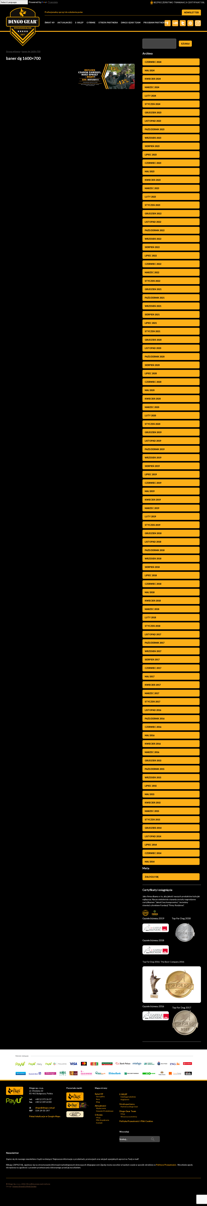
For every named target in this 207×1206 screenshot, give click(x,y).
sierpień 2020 (152, 365)
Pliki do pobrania (102, 1120)
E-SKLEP (79, 22)
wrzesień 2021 (153, 306)
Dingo (74, 1096)
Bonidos (74, 1114)
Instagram (198, 23)
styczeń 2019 (152, 525)
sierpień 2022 (152, 247)
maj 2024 (149, 70)
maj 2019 (149, 491)
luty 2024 (150, 95)
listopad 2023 (153, 121)
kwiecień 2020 (153, 398)
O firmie (91, 22)
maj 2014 (149, 861)
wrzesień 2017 (153, 651)
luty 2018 (150, 617)
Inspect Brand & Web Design (24, 1186)
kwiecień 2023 (153, 180)
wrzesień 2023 (153, 138)
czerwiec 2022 (153, 264)
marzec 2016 (152, 752)
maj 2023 (149, 171)
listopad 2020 (153, 348)
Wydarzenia (101, 1108)
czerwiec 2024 (153, 62)
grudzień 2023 (153, 112)
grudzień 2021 (153, 289)
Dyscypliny (100, 1096)
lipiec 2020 (151, 373)
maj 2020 (149, 390)
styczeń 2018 (152, 626)
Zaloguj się (152, 877)
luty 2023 (150, 196)
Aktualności (64, 22)
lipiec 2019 (151, 474)
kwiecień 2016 (153, 743)
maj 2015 (149, 794)
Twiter (183, 23)
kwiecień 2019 (153, 499)
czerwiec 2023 (153, 163)
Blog (98, 1102)
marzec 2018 (152, 609)
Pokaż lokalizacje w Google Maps (44, 1116)
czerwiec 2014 (153, 853)
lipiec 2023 (151, 154)
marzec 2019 (152, 508)
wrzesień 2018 (153, 558)
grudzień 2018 (153, 533)
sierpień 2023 (152, 146)
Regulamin (125, 1099)
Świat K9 (49, 22)
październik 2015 (154, 769)
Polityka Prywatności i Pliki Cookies (136, 1121)
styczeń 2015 (152, 819)
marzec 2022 (152, 272)
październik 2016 (154, 718)
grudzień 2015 (153, 760)
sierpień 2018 (152, 567)
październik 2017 (154, 642)
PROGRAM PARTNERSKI (156, 22)
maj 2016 (149, 735)
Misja (98, 1117)
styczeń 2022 (152, 281)
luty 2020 (150, 415)
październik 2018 (154, 550)
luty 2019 (150, 516)
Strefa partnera (108, 22)
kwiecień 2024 (153, 79)
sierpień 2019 (152, 466)
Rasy (98, 1099)
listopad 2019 (153, 440)
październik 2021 (154, 297)
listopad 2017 (153, 634)
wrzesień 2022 (153, 239)
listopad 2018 (153, 541)
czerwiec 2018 (153, 584)
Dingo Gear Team (130, 22)
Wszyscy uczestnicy (129, 1116)
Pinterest (190, 23)
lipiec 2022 (151, 255)
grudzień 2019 (153, 432)
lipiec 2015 (151, 786)
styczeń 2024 (152, 104)
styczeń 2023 (152, 205)
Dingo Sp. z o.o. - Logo (22, 27)
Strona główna (13, 51)
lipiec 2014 (151, 844)
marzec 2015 (152, 811)
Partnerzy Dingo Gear (129, 1106)
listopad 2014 (153, 836)
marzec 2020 (152, 407)
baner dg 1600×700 (31, 51)
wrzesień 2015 (153, 777)
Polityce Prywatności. (166, 1165)
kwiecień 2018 (153, 600)
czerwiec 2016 (153, 727)
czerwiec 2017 (153, 668)
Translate (53, 2)
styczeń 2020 (152, 424)
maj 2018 (149, 592)
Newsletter (191, 12)
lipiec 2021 (151, 323)
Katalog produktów (128, 1097)
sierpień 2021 (152, 314)
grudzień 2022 (153, 213)
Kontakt (99, 1123)
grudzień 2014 (153, 828)
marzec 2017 (152, 693)
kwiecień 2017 (153, 685)
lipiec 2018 (151, 575)
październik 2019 (154, 449)
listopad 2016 (153, 710)
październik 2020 (154, 356)
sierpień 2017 (152, 659)
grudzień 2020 (153, 340)
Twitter (175, 23)
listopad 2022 (153, 222)
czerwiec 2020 (153, 382)
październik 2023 (154, 129)
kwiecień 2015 (153, 802)
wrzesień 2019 (153, 457)
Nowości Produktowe (104, 1111)
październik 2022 (154, 230)
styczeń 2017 (152, 701)
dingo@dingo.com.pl (45, 1108)
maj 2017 (149, 676)
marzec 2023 (152, 188)
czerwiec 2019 (153, 483)
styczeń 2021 (152, 331)
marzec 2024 (152, 87)
